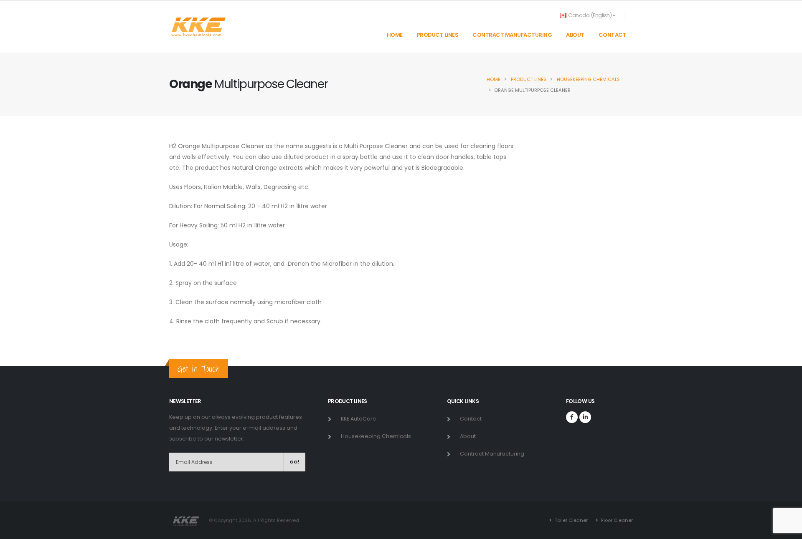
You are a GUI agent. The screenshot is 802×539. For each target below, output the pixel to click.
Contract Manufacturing (492, 453)
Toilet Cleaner (570, 520)
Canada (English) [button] (590, 15)
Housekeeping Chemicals (588, 79)
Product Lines (528, 79)
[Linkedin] (585, 417)
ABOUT (575, 35)
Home (493, 79)
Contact (471, 418)
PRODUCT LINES (438, 35)
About (468, 436)
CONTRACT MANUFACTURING (512, 35)
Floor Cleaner (616, 520)
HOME (395, 35)
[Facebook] (572, 417)
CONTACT (613, 35)
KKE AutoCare (358, 418)
